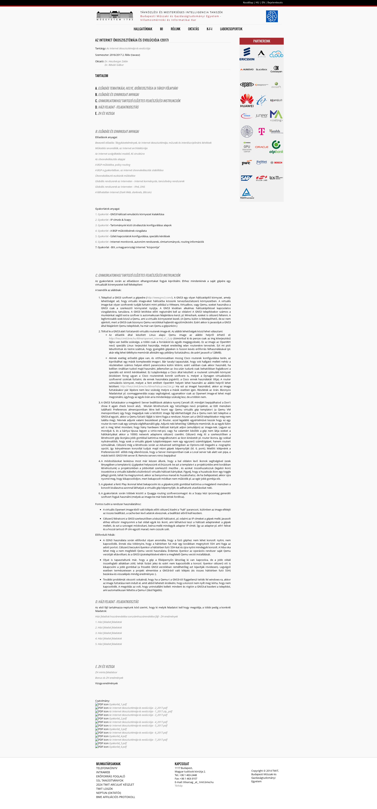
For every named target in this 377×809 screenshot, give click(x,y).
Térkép (179, 785)
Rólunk (175, 29)
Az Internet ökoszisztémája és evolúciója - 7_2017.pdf (138, 739)
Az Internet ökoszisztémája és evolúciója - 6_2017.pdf (138, 732)
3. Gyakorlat (101, 225)
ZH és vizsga (106, 113)
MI (161, 29)
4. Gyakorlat (101, 230)
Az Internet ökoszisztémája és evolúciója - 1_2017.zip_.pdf (140, 711)
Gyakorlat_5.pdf (118, 743)
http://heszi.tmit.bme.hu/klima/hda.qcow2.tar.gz (147, 386)
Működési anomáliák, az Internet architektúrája (121, 148)
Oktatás (193, 29)
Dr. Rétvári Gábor (114, 65)
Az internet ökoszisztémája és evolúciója (128, 48)
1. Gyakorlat (101, 214)
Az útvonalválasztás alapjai (110, 159)
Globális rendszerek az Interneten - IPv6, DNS (120, 186)
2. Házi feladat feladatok (108, 627)
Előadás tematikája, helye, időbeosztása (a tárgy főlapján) (138, 88)
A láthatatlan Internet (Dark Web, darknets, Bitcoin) (123, 192)
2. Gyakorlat (101, 219)
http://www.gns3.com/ (159, 297)
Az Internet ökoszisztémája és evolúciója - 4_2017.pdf (138, 722)
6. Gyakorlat (101, 241)
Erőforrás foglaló (110, 776)
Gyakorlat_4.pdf (118, 736)
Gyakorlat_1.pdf (118, 704)
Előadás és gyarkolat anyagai (118, 94)
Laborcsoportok (231, 29)
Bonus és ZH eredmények (109, 678)
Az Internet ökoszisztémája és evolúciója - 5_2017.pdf (138, 725)
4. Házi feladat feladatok (108, 638)
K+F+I (209, 29)
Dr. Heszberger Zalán (116, 61)
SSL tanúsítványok (110, 780)
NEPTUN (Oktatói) (108, 793)
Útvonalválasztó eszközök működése (115, 175)
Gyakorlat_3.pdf (118, 729)
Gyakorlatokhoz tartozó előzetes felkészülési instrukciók (139, 100)
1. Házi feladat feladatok (108, 622)
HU (257, 2)
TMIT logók (104, 789)
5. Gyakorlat (101, 236)
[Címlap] (114, 15)
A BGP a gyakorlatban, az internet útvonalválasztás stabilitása (129, 170)
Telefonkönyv (106, 768)
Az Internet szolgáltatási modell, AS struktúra (120, 153)
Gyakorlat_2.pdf (118, 718)
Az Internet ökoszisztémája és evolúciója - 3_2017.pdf (138, 715)
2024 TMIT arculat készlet (115, 784)
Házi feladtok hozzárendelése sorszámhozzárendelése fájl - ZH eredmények (136, 616)
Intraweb (103, 772)
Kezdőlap (248, 2)
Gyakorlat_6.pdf (118, 746)
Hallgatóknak (143, 29)
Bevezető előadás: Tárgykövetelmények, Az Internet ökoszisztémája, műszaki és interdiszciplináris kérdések (153, 142)
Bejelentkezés (275, 2)
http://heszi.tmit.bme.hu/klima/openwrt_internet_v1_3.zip (141, 338)
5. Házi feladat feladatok (108, 644)
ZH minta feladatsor (106, 672)
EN (263, 2)
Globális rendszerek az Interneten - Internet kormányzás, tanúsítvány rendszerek (139, 181)
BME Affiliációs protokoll (115, 797)
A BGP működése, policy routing (112, 164)
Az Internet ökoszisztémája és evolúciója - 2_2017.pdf (138, 708)
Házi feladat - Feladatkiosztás (118, 107)
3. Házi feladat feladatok (108, 633)
